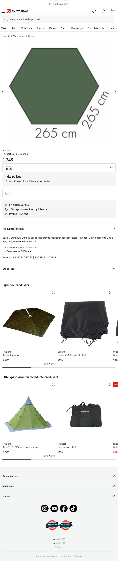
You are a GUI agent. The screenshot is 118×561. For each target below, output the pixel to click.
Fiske (4, 28)
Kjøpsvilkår (65, 556)
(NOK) (59, 539)
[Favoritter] (93, 11)
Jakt (14, 28)
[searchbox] (61, 19)
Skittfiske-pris (96, 28)
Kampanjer (77, 28)
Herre (40, 28)
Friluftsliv (27, 28)
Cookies (78, 556)
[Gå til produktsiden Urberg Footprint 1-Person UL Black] (84, 322)
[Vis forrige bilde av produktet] (3, 91)
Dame (52, 28)
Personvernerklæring (46, 556)
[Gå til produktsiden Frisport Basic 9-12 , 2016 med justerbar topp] (28, 414)
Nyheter (113, 28)
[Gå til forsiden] (17, 11)
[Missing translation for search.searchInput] (5, 19)
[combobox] (58, 19)
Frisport (32, 36)
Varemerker (19, 36)
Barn (63, 28)
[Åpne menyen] (3, 11)
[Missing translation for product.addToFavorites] (6, 193)
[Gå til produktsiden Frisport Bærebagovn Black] (84, 414)
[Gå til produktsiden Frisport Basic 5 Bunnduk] (28, 322)
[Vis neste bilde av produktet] (115, 91)
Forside (6, 36)
